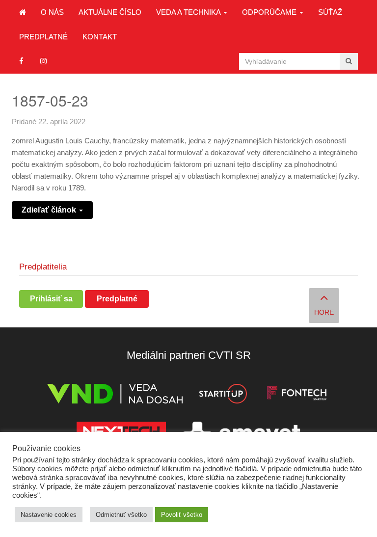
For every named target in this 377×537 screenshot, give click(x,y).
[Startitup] (222, 395)
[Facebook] (21, 61)
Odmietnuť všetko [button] (121, 514)
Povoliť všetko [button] (181, 514)
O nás (52, 12)
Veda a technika (189, 12)
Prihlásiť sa (51, 299)
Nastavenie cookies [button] (49, 514)
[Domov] (22, 12)
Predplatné (43, 36)
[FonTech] (297, 395)
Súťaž (330, 12)
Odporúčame (270, 12)
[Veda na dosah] (115, 395)
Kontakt (99, 36)
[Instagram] (43, 61)
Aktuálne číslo (110, 12)
